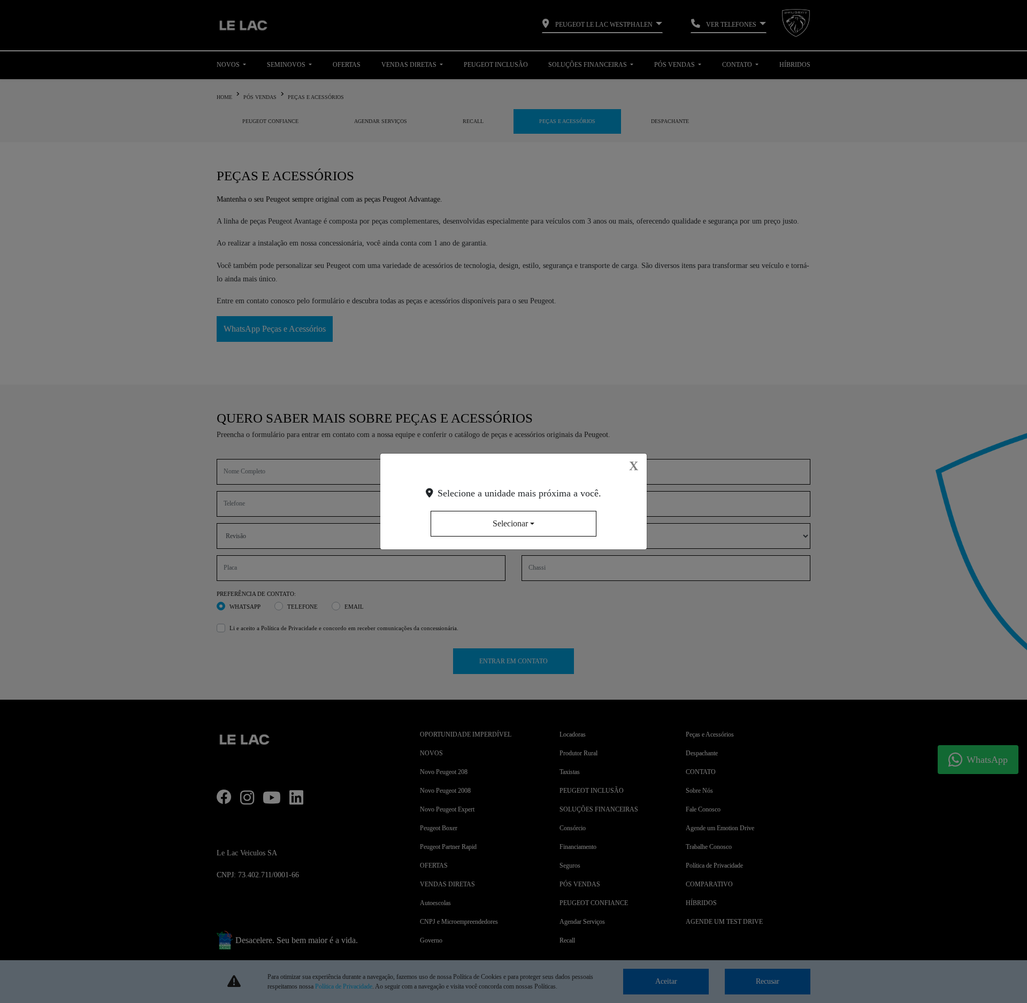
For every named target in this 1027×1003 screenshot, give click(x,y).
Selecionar (510, 523)
